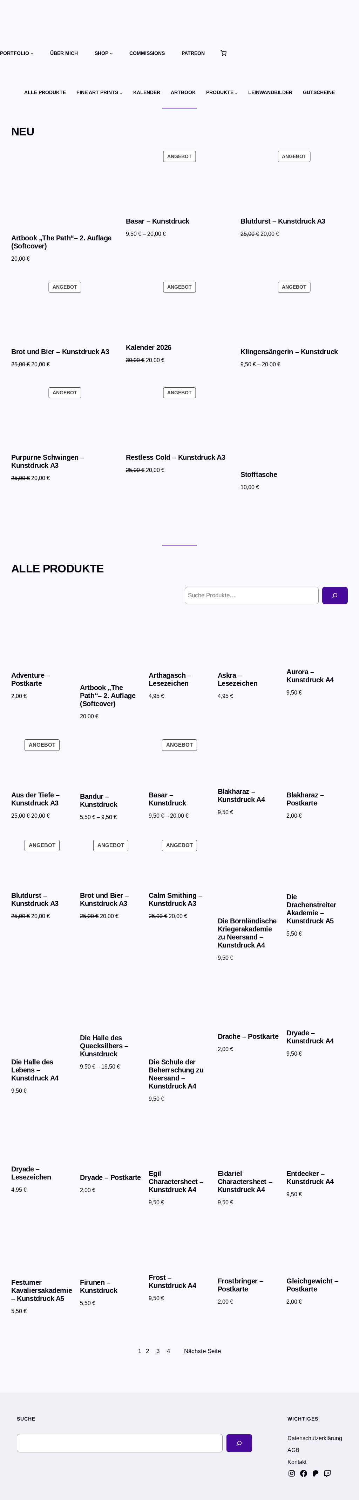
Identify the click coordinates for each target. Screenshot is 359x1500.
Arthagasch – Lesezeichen (170, 679)
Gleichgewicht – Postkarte (312, 1285)
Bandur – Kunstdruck (98, 800)
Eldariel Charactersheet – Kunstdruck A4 (245, 1181)
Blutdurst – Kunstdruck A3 (283, 221)
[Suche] (335, 596)
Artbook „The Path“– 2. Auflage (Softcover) (61, 242)
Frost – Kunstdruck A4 (172, 1281)
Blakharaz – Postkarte (305, 799)
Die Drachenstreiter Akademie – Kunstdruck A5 (311, 909)
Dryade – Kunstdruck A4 (310, 1037)
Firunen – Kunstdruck (98, 1286)
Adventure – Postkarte (30, 679)
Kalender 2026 (148, 347)
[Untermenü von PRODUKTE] (236, 92)
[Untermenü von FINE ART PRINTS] (121, 92)
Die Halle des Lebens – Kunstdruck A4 (35, 1070)
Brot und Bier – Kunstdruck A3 (60, 351)
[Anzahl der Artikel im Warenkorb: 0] (223, 53)
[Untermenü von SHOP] (111, 53)
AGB (293, 1450)
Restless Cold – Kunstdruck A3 (175, 457)
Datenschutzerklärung (314, 1438)
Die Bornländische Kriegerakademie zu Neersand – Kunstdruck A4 (247, 933)
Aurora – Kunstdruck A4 (310, 676)
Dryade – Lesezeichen (31, 1173)
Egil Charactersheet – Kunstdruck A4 (176, 1181)
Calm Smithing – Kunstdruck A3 (175, 899)
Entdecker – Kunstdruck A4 (310, 1177)
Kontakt (296, 1462)
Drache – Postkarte (248, 1036)
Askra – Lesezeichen (238, 679)
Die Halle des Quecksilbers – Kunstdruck (104, 1046)
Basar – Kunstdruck (157, 221)
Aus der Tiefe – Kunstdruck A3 (35, 799)
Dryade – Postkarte (110, 1177)
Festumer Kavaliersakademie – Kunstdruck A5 (41, 1290)
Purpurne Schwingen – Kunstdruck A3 (47, 461)
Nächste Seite (202, 1351)
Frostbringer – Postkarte (240, 1285)
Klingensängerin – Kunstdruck (289, 351)
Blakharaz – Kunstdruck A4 (241, 795)
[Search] (239, 1443)
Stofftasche (259, 474)
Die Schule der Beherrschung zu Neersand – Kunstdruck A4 (176, 1074)
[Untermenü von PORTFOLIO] (32, 53)
